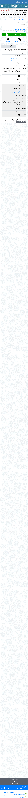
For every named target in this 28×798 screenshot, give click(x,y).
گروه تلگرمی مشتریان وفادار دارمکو (21, 787)
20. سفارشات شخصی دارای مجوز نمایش (11, 19)
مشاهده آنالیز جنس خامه (20, 29)
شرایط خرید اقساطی (18, 34)
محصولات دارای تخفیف (9, 792)
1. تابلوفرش (23, 19)
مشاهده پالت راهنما (21, 32)
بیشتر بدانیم (8, 41)
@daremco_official (5, 788)
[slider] (5, 10)
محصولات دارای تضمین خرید (8, 795)
